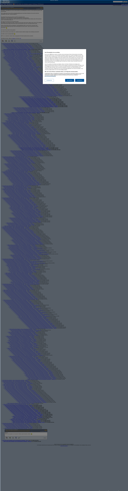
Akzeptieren (79, 80)
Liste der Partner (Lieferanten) (50, 76)
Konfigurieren (49, 80)
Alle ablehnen (69, 80)
